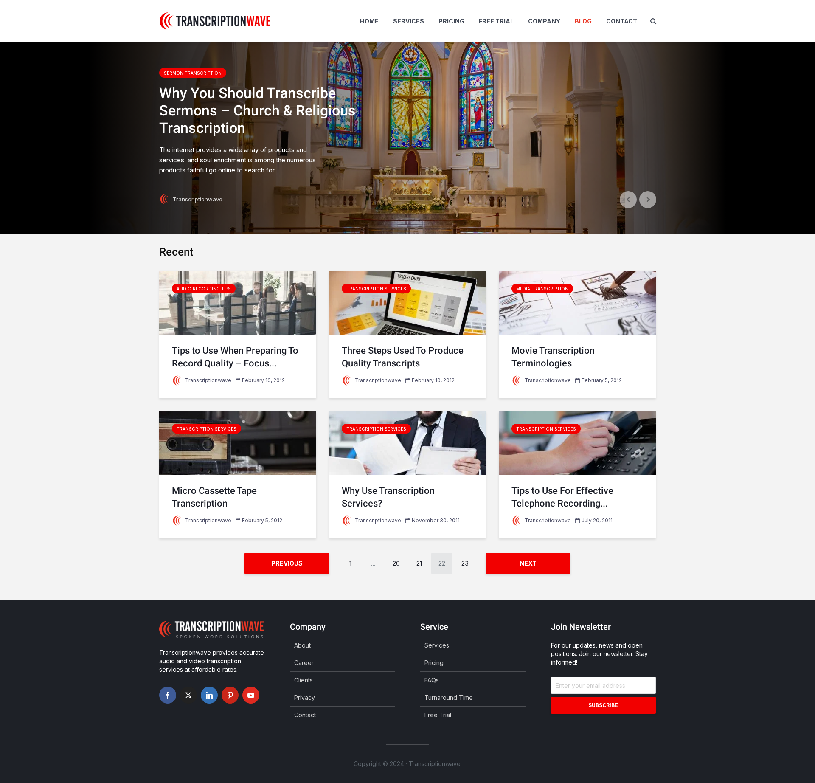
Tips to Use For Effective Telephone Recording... (562, 497)
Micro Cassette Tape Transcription (214, 497)
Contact (621, 21)
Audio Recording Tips (204, 288)
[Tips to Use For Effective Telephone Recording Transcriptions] (577, 442)
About (302, 645)
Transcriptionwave (196, 199)
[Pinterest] (230, 695)
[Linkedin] (209, 695)
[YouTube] (250, 695)
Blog (583, 21)
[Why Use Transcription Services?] (407, 442)
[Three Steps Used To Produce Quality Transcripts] (407, 302)
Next (528, 563)
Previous (287, 563)
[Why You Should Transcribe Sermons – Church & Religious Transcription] (407, 138)
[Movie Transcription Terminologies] (577, 302)
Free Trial (496, 21)
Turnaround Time (448, 697)
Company (544, 21)
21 (419, 563)
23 (465, 563)
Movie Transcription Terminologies (553, 357)
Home (369, 21)
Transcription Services (376, 288)
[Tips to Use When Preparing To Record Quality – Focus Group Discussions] (237, 302)
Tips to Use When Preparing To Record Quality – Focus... (235, 357)
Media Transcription (542, 288)
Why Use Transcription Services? (388, 497)
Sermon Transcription (193, 73)
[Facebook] (167, 695)
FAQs (431, 680)
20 (396, 563)
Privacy (304, 697)
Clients (303, 680)
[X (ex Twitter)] (188, 695)
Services (408, 21)
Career (304, 662)
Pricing (451, 21)
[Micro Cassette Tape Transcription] (237, 442)
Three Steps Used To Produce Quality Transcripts (403, 357)
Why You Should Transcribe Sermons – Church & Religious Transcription (257, 110)
